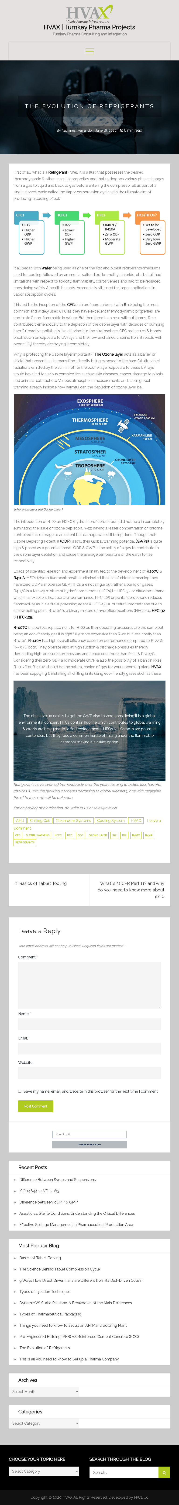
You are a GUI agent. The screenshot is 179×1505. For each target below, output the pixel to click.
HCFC (58, 835)
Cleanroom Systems (73, 820)
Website (25, 1062)
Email (24, 1038)
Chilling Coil (40, 820)
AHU (20, 820)
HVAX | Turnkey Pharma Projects (89, 27)
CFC (17, 835)
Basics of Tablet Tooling (43, 883)
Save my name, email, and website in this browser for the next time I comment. (91, 1091)
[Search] (164, 1472)
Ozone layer (98, 835)
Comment (28, 957)
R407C (136, 835)
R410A (148, 835)
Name (24, 1014)
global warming (37, 835)
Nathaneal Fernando (77, 130)
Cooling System (111, 820)
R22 (124, 835)
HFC (69, 835)
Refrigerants (24, 842)
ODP (80, 835)
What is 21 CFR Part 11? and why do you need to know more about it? (131, 890)
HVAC (136, 820)
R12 (114, 835)
